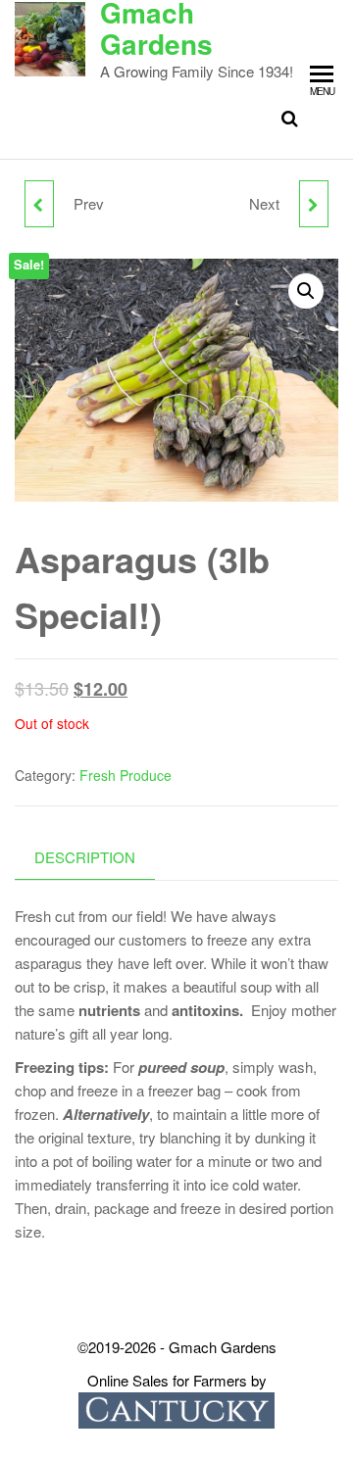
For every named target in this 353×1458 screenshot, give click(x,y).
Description (84, 857)
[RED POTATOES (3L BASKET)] (39, 203)
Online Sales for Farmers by (177, 1380)
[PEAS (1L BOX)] (313, 203)
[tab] (99, 858)
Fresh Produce (125, 775)
